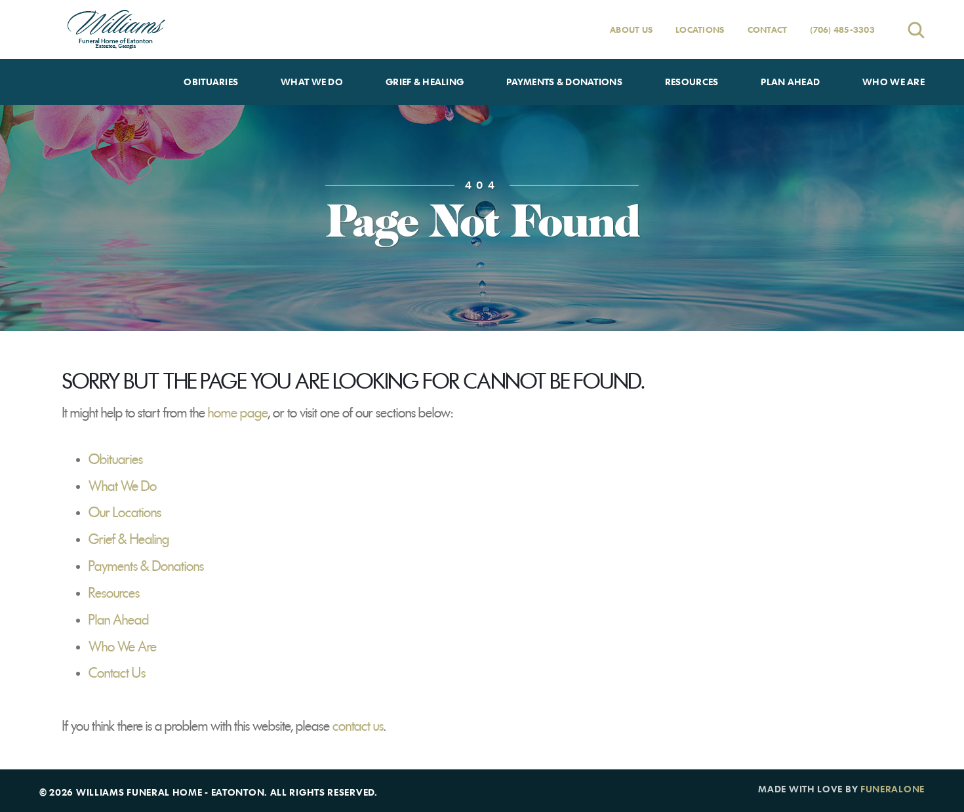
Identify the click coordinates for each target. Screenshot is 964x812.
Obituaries (116, 459)
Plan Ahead (119, 620)
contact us (358, 726)
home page (238, 413)
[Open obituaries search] (916, 29)
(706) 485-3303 (842, 29)
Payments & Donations (146, 566)
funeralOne (892, 789)
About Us (631, 29)
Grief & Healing (129, 539)
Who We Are (123, 647)
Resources (114, 593)
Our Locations (125, 512)
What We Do (123, 486)
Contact (768, 29)
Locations (699, 29)
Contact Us (117, 673)
